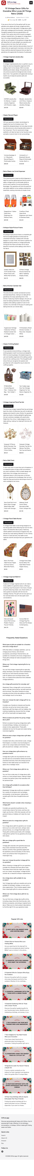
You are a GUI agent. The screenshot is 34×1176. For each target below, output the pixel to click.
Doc (2, 1143)
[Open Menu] (31, 2)
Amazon (3, 1140)
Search (3, 1135)
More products (8, 61)
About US (4, 1138)
